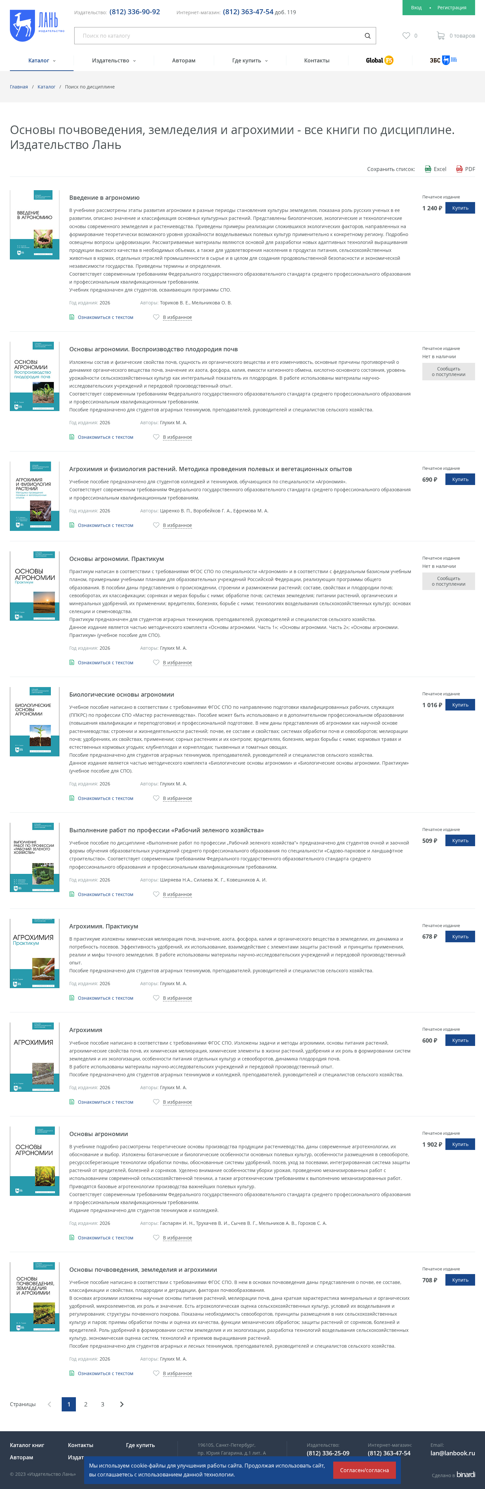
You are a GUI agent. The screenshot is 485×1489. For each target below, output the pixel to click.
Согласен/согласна (364, 1470)
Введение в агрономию (104, 197)
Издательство (111, 60)
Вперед (122, 1404)
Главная (19, 87)
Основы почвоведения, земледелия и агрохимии (143, 1269)
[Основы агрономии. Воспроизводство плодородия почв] (34, 376)
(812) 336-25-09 (328, 1453)
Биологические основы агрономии (121, 694)
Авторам (184, 60)
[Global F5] (380, 63)
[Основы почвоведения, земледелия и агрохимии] (34, 1297)
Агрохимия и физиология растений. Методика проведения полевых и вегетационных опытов (210, 469)
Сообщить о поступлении (449, 371)
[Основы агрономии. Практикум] (34, 586)
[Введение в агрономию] (34, 225)
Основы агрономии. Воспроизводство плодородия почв (153, 349)
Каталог (39, 60)
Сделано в (452, 1475)
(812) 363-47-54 (248, 11)
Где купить (247, 60)
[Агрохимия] (34, 1057)
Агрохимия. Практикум (103, 926)
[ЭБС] (443, 63)
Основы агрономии (98, 1134)
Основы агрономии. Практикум (116, 559)
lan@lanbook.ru (453, 1453)
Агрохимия (85, 1030)
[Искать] (367, 35)
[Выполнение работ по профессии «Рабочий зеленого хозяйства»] (34, 857)
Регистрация (452, 7)
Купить (460, 208)
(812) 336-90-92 (135, 11)
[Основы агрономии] (34, 1161)
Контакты (317, 60)
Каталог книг (27, 1445)
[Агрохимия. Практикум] (34, 953)
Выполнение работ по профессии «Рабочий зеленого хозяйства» (166, 830)
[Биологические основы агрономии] (34, 721)
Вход (416, 7)
